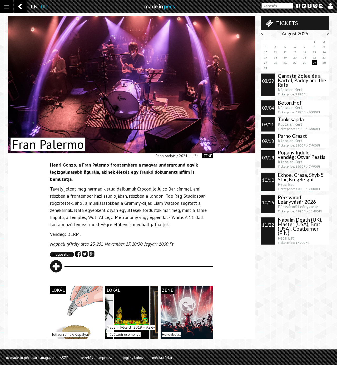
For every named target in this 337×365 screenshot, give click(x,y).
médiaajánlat (162, 357)
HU (44, 6)
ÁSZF (64, 357)
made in (159, 6)
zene (208, 155)
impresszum (107, 357)
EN (34, 6)
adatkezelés (83, 357)
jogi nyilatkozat (135, 357)
